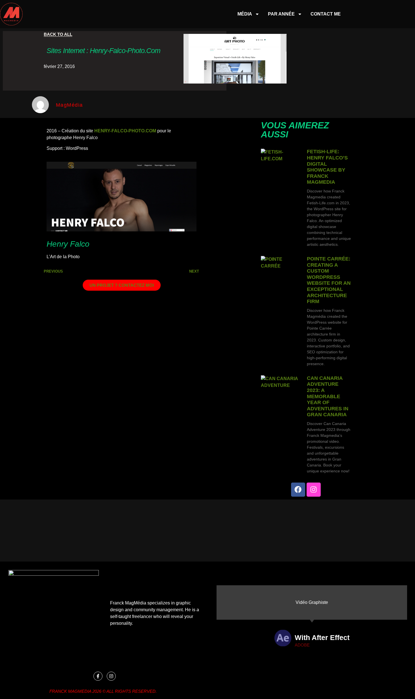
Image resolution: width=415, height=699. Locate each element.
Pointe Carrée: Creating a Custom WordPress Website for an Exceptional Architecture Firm (329, 280)
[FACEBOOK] (298, 490)
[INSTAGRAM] (314, 490)
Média (244, 14)
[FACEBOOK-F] (97, 676)
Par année (281, 14)
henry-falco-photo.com (125, 130)
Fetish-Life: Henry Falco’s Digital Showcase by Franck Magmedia (327, 167)
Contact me (326, 14)
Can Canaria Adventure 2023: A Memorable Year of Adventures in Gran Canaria (327, 396)
